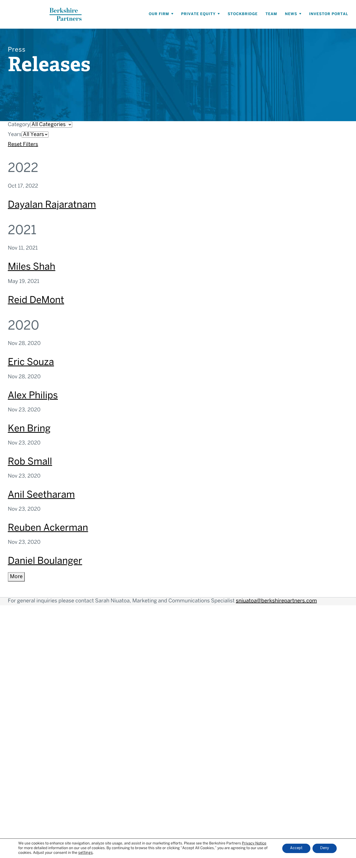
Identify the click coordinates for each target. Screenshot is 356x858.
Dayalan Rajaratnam (52, 205)
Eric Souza (31, 362)
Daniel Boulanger (45, 561)
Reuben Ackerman (48, 528)
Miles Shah (31, 267)
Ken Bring (29, 429)
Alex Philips (33, 396)
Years (15, 134)
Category (19, 124)
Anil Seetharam (41, 495)
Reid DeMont (36, 300)
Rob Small (30, 462)
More (16, 576)
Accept (296, 848)
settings (85, 853)
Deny (324, 848)
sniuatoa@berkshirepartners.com (276, 601)
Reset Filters (23, 144)
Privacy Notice (254, 843)
